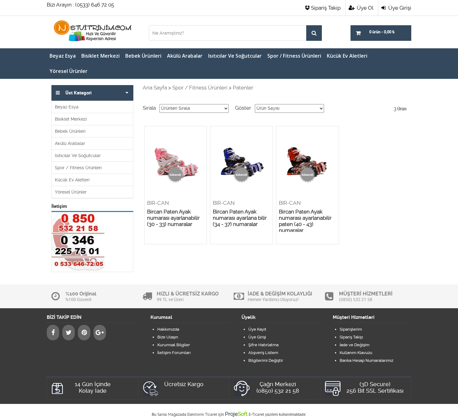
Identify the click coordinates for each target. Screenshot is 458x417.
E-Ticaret (256, 414)
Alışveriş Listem (263, 352)
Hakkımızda (168, 329)
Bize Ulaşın (167, 337)
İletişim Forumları (174, 352)
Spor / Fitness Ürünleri (294, 55)
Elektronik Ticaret (202, 414)
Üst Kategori (78, 93)
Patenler (243, 87)
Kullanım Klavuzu (356, 352)
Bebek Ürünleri (143, 55)
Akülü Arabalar (185, 55)
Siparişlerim (351, 329)
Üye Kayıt (257, 329)
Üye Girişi (399, 8)
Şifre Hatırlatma (263, 345)
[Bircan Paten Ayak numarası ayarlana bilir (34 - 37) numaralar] (241, 163)
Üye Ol (364, 8)
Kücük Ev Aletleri (347, 55)
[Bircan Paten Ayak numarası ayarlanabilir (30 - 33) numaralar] (175, 163)
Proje (236, 414)
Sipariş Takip (326, 8)
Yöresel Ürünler (69, 71)
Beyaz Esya (63, 55)
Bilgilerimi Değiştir (265, 360)
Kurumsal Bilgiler (173, 345)
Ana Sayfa (155, 87)
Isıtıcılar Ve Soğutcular (235, 55)
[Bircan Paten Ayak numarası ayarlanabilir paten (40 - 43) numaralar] (307, 163)
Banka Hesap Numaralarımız (366, 360)
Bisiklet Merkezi (100, 55)
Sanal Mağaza (169, 414)
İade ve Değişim (355, 345)
